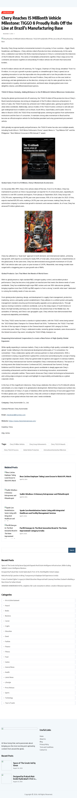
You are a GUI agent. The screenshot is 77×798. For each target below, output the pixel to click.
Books (7, 611)
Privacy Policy (44, 744)
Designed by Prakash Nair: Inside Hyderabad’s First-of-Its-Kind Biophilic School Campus (30, 572)
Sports (7, 693)
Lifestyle (8, 682)
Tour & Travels (10, 703)
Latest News (9, 677)
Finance (7, 647)
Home (42, 736)
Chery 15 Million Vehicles (17, 444)
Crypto (7, 626)
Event (7, 636)
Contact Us (43, 750)
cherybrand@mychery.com (16, 415)
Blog (41, 742)
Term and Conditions (46, 747)
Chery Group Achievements (37, 444)
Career (7, 621)
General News (9, 667)
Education (8, 631)
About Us (43, 739)
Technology (9, 698)
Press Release (7, 12)
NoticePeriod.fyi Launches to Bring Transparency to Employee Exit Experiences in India (30, 576)
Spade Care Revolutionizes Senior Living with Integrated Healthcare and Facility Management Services (42, 511)
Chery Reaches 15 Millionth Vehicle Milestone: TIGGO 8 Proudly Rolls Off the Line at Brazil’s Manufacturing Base (37, 22)
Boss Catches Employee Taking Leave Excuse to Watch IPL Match (45, 476)
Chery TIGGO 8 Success (11, 450)
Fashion (7, 641)
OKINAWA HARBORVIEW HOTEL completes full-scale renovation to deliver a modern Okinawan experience (36, 586)
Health (7, 672)
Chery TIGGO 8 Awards (58, 444)
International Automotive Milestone (55, 450)
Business (8, 616)
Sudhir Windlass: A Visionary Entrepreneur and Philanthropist (44, 494)
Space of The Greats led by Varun (24, 764)
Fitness (7, 652)
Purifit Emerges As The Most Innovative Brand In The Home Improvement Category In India (43, 529)
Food (6, 657)
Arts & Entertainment (12, 600)
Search (72, 550)
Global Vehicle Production (31, 450)
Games (7, 662)
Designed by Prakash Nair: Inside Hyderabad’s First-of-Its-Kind (25, 777)
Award (7, 606)
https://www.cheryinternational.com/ (22, 421)
